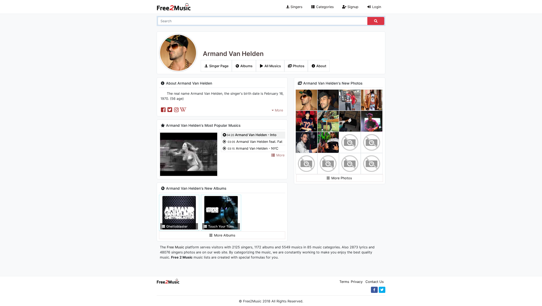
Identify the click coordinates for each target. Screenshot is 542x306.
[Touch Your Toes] (221, 212)
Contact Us (374, 282)
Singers (295, 7)
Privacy (357, 282)
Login (376, 7)
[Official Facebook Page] (374, 290)
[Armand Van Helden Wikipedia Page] (183, 110)
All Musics (272, 66)
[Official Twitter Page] (382, 290)
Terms (344, 282)
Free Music (175, 247)
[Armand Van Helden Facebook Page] (163, 110)
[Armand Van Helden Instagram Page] (176, 110)
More (278, 110)
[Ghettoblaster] (179, 212)
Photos (298, 66)
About (320, 66)
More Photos (341, 178)
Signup (352, 7)
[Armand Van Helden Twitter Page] (169, 110)
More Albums (224, 235)
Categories (324, 7)
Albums (246, 66)
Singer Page (218, 66)
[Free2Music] (174, 7)
